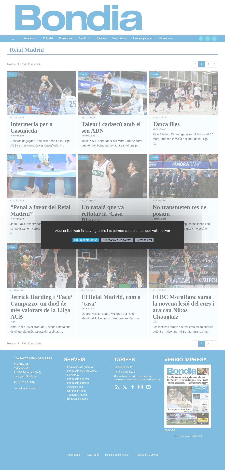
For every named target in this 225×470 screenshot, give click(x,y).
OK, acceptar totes (85, 240)
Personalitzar (144, 240)
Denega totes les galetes (116, 240)
